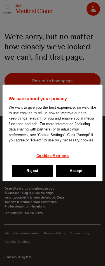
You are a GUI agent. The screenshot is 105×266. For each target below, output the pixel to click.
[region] (52, 133)
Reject (32, 171)
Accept (76, 171)
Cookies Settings (52, 156)
